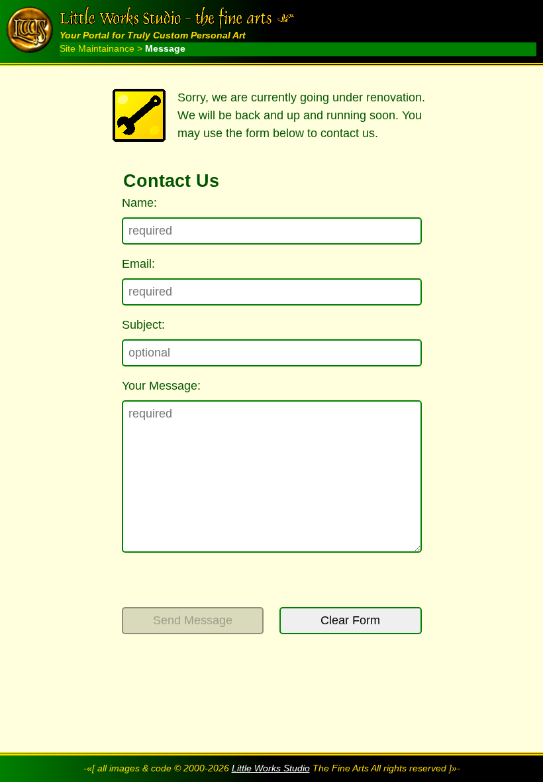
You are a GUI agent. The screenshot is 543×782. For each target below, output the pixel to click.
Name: (139, 202)
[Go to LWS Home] (33, 30)
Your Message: (161, 385)
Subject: (143, 324)
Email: (138, 263)
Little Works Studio (271, 768)
